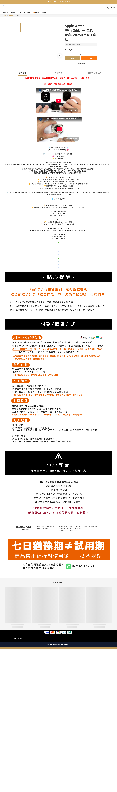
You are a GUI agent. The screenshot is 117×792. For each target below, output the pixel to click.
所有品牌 (13, 12)
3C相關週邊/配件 (19, 15)
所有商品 (43, 12)
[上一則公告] (14, 1)
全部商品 (5, 15)
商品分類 (5, 12)
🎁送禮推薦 (36, 12)
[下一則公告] (103, 1)
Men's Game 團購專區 (25, 12)
